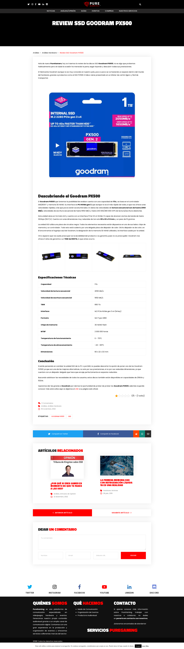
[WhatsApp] (142, 433)
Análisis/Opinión (67, 11)
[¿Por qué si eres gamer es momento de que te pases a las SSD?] (68, 467)
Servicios (112, 630)
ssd (69, 416)
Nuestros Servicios (128, 11)
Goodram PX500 (57, 416)
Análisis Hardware (54, 406)
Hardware (107, 490)
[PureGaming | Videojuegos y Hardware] (92, 4)
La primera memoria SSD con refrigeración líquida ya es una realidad (116, 482)
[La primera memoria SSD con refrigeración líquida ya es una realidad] (117, 465)
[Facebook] (36, 4)
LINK (77, 389)
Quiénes (50, 603)
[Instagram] (33, 4)
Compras (109, 11)
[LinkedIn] (44, 4)
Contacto (125, 603)
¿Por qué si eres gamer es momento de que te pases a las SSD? (66, 486)
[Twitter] (29, 4)
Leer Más (145, 646)
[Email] (148, 433)
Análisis (44, 406)
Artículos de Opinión (68, 494)
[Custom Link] (47, 4)
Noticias (51, 11)
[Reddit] (136, 433)
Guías (83, 11)
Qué (88, 603)
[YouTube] (40, 4)
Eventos (95, 11)
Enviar (133, 555)
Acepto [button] (138, 646)
